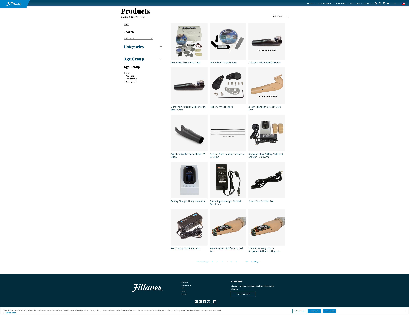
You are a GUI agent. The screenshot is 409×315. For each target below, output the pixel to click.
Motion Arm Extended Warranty (264, 62)
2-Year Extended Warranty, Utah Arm (264, 108)
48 (247, 262)
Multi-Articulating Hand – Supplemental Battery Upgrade (264, 250)
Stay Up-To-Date (243, 294)
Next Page (255, 262)
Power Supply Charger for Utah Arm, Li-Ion (225, 202)
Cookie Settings (299, 311)
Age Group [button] (134, 58)
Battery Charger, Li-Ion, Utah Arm (188, 201)
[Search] (395, 3)
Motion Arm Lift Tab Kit (221, 106)
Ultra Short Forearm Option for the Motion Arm (188, 108)
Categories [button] (134, 46)
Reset (126, 24)
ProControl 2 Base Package (223, 62)
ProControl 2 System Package (185, 62)
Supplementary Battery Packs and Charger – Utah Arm (265, 155)
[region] (204, 311)
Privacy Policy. (11, 313)
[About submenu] (361, 3)
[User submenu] (353, 3)
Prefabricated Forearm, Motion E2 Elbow (188, 155)
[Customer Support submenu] (332, 3)
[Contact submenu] (371, 3)
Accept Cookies (329, 311)
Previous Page (202, 262)
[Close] (405, 311)
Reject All (314, 311)
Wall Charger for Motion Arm (185, 248)
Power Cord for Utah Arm (261, 201)
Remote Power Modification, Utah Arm (226, 250)
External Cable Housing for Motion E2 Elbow (227, 155)
